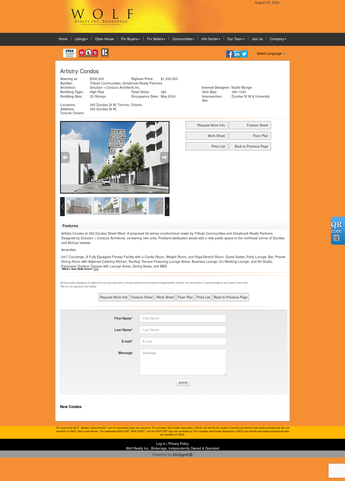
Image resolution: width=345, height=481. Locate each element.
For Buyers (129, 38)
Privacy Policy (178, 443)
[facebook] (229, 53)
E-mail (126, 341)
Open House (104, 38)
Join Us (257, 38)
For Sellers (155, 38)
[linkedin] (237, 53)
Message (125, 352)
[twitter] (244, 53)
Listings (80, 38)
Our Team (234, 38)
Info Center (209, 38)
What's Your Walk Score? (77, 268)
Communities (182, 38)
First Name (122, 318)
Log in (160, 443)
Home (63, 38)
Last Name (123, 329)
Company (277, 38)
